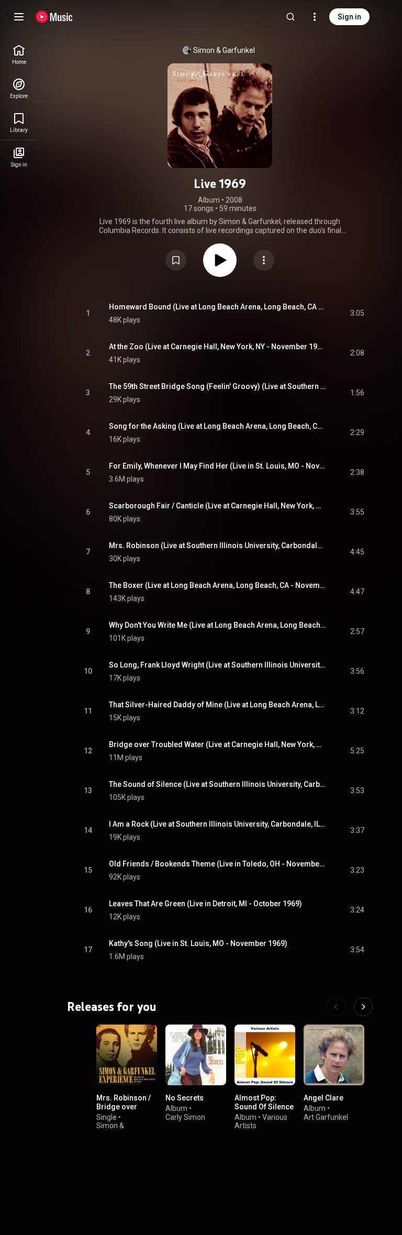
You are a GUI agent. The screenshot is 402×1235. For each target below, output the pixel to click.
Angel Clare (323, 1098)
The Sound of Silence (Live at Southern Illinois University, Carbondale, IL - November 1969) (217, 784)
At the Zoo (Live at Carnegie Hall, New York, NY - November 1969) (217, 346)
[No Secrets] (195, 1055)
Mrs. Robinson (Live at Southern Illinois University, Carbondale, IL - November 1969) (217, 545)
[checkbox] (357, 313)
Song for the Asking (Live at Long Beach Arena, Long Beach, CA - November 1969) (217, 426)
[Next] (363, 1006)
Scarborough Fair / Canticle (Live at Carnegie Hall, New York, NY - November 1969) (217, 506)
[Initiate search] (290, 16)
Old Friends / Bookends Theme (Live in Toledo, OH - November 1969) (217, 864)
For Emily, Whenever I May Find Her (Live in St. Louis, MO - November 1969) (217, 466)
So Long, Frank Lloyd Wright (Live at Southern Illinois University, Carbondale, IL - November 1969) (217, 665)
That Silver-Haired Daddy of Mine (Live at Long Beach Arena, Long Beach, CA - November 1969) (217, 704)
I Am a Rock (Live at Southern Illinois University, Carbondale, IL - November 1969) (217, 824)
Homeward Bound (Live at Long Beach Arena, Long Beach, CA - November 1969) (217, 307)
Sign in (349, 17)
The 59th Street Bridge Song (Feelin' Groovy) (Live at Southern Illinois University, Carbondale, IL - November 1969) (217, 386)
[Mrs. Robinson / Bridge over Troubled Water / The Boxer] (126, 1055)
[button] (175, 260)
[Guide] (19, 16)
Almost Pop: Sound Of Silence (264, 1102)
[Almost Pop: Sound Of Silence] (264, 1055)
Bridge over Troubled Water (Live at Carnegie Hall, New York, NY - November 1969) (217, 744)
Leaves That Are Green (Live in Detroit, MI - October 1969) (205, 903)
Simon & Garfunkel (224, 50)
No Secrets (184, 1098)
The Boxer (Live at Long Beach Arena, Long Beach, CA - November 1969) (217, 585)
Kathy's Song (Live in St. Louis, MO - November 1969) (198, 943)
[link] (19, 55)
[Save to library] (176, 260)
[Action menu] (263, 260)
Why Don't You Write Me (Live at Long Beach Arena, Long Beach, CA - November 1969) (217, 625)
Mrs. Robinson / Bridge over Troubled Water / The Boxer (124, 1111)
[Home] (54, 16)
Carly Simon (185, 1116)
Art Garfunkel (326, 1116)
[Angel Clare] (334, 1055)
